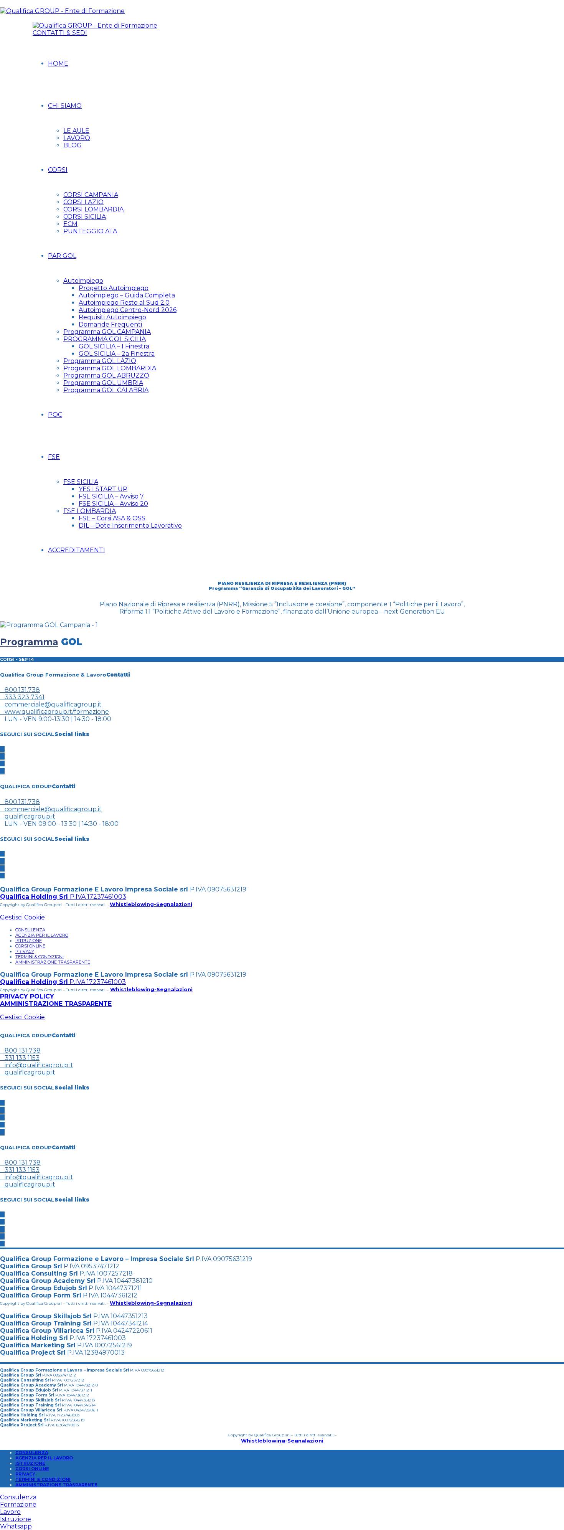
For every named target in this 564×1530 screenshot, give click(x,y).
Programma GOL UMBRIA (103, 382)
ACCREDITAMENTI (76, 550)
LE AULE (76, 130)
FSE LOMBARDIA (89, 511)
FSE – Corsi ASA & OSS (112, 518)
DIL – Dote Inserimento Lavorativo (130, 525)
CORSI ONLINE (30, 946)
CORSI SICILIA (84, 216)
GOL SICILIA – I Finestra (114, 346)
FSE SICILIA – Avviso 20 (113, 503)
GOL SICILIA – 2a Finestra (117, 353)
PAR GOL (62, 255)
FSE (54, 456)
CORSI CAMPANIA (90, 194)
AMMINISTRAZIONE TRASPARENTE (52, 962)
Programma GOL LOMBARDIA (109, 368)
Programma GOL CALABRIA (105, 390)
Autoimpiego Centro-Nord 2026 (127, 310)
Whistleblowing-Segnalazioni (151, 904)
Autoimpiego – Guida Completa (127, 295)
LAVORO (76, 138)
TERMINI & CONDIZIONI (39, 956)
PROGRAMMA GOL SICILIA (104, 339)
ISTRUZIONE (28, 940)
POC (55, 414)
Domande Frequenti (110, 324)
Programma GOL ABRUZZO (106, 375)
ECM (70, 224)
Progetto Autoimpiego (113, 288)
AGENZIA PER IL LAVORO (41, 935)
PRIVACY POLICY (27, 996)
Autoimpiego (83, 280)
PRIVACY (24, 951)
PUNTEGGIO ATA (90, 231)
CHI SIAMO (65, 105)
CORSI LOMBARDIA (93, 209)
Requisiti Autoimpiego (112, 317)
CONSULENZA (30, 930)
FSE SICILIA (80, 481)
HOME (58, 63)
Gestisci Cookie (22, 917)
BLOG (72, 145)
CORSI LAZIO (83, 202)
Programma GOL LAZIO (99, 361)
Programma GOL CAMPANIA (107, 331)
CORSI (58, 169)
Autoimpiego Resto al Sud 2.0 (124, 302)
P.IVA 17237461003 (63, 896)
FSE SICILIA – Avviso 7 (111, 496)
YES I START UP (103, 489)
